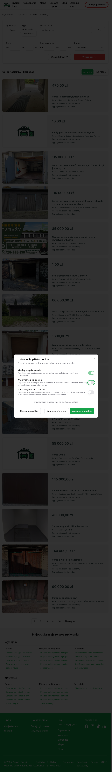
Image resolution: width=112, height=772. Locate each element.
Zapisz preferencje (56, 411)
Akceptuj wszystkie (82, 411)
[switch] (91, 373)
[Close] (94, 358)
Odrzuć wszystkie (29, 411)
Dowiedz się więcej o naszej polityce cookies (56, 402)
